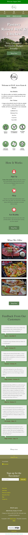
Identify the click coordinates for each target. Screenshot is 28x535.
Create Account (17, 16)
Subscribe (23, 479)
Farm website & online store (10, 533)
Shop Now (14, 53)
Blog (3, 497)
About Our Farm (6, 494)
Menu (23, 13)
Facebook (6, 464)
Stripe (14, 520)
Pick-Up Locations (6, 492)
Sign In (14, 13)
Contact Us (4, 499)
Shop (5, 13)
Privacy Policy (14, 531)
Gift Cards (4, 490)
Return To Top (14, 457)
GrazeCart (21, 533)
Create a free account (7, 179)
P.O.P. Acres (13, 518)
